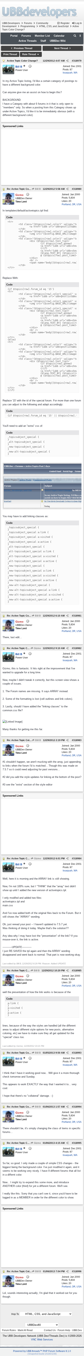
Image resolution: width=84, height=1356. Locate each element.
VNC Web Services (42, 1339)
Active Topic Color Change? (22, 60)
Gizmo (37, 648)
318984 (77, 858)
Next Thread (61, 48)
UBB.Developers (11, 23)
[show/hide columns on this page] (80, 35)
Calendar (59, 35)
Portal (14, 35)
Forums (28, 23)
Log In (78, 23)
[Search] (75, 35)
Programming (28, 26)
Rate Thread (29, 54)
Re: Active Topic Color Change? (24, 189)
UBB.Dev (77, 1330)
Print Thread (10, 54)
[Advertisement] (42, 157)
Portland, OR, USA (71, 204)
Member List (42, 35)
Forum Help (64, 1330)
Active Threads (28, 40)
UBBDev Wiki (58, 40)
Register (65, 23)
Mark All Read (25, 1330)
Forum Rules (9, 1330)
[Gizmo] (8, 203)
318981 (77, 615)
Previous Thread (22, 48)
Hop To (15, 1314)
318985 (77, 970)
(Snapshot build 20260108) (42, 1353)
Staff (43, 40)
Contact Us (50, 1330)
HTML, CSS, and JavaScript (54, 26)
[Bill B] (8, 73)
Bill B (37, 189)
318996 (77, 1271)
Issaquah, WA (70, 72)
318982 (77, 648)
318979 (77, 60)
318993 (77, 1052)
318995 (77, 1143)
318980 (77, 189)
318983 (77, 740)
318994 (77, 1106)
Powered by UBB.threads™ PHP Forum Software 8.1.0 (42, 1351)
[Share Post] (67, 61)
